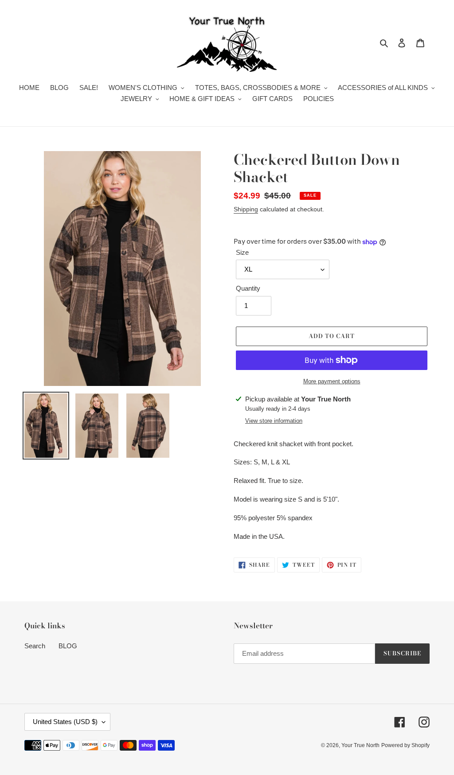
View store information (273, 420)
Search (34, 646)
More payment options (331, 381)
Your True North (360, 745)
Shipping (246, 209)
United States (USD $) (65, 721)
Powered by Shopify (405, 745)
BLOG (68, 646)
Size (242, 252)
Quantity (248, 288)
